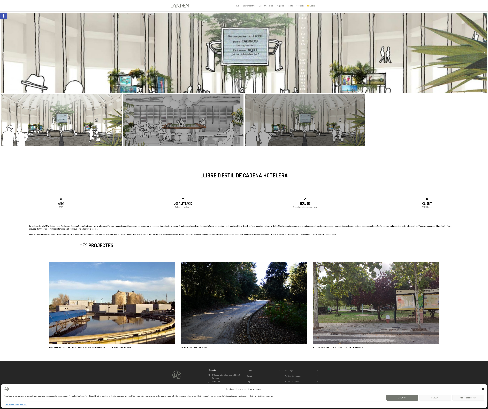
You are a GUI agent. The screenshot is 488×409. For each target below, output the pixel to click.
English (250, 381)
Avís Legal (23, 405)
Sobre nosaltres (249, 5)
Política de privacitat (12, 405)
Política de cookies (293, 376)
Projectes (280, 5)
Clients (290, 5)
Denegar (435, 398)
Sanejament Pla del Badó (194, 347)
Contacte (300, 5)
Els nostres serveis (266, 5)
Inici (237, 5)
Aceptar (402, 398)
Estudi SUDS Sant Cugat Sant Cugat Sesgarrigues (338, 347)
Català (249, 376)
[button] (3, 16)
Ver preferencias (468, 398)
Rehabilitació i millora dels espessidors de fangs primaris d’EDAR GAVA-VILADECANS (90, 347)
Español (250, 370)
